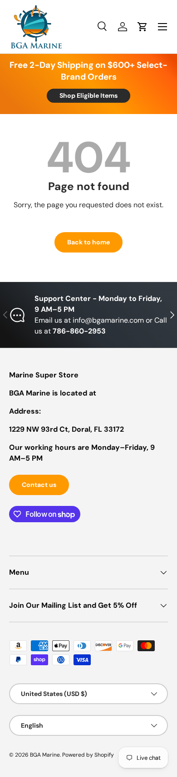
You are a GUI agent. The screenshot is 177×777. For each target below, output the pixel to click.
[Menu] (162, 27)
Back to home (88, 242)
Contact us (39, 485)
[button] (142, 27)
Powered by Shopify (88, 754)
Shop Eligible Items (88, 95)
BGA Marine (45, 754)
